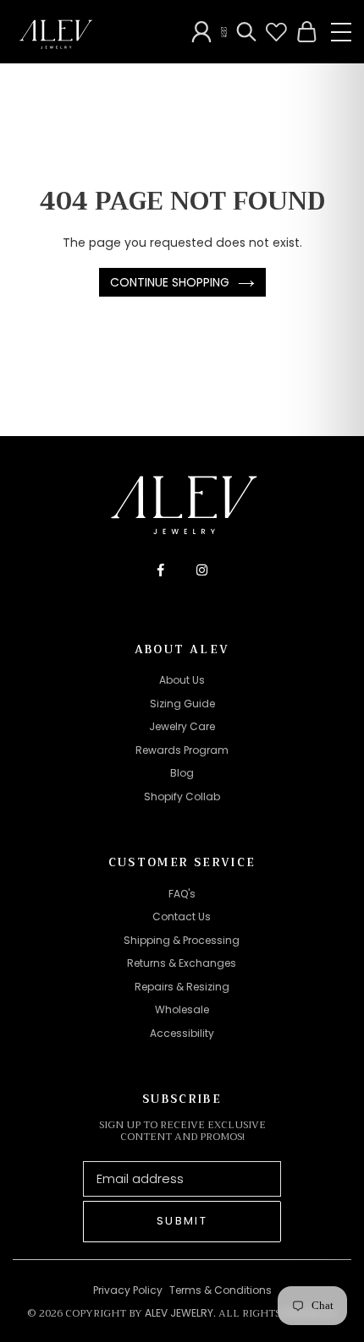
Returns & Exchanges (181, 963)
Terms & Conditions (220, 1290)
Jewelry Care (182, 726)
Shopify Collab (182, 796)
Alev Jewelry (179, 1313)
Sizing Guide (182, 703)
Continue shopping (169, 282)
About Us (182, 680)
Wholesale (182, 1009)
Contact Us (181, 916)
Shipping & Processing (182, 940)
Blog (182, 773)
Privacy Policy (128, 1290)
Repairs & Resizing (182, 986)
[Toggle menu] (341, 32)
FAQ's (182, 893)
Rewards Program (182, 750)
